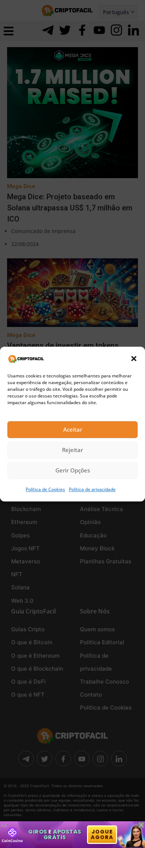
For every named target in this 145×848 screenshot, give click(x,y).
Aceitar (72, 429)
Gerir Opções (72, 470)
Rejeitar (72, 450)
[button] (134, 358)
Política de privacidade (92, 489)
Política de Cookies (45, 489)
